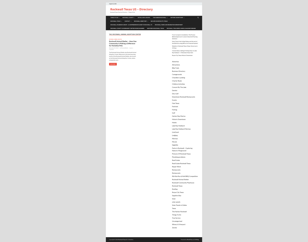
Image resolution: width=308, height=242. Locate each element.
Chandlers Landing (178, 78)
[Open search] (198, 17)
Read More (112, 64)
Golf (173, 113)
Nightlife (175, 145)
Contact (127, 21)
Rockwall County (128, 17)
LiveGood (175, 132)
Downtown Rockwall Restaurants (183, 97)
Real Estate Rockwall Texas (181, 163)
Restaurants (176, 170)
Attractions (176, 65)
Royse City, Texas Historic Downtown (182, 55)
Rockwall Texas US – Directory (131, 9)
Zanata (174, 228)
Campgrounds (177, 74)
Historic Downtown (176, 17)
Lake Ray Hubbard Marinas (181, 129)
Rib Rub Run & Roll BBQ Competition (185, 176)
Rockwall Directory (140, 21)
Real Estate (176, 160)
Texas (174, 208)
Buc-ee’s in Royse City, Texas (159, 21)
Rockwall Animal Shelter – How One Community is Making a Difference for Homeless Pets (122, 43)
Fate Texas (175, 103)
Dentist (174, 90)
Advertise (175, 61)
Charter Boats (177, 81)
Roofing (174, 189)
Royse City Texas (178, 192)
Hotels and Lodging (144, 17)
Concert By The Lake (179, 87)
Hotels (174, 122)
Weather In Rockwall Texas (155, 28)
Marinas (175, 138)
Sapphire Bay (176, 195)
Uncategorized (177, 221)
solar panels (176, 202)
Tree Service (176, 218)
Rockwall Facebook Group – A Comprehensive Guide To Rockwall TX (131, 24)
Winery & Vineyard (178, 224)
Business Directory (178, 71)
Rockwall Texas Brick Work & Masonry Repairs (181, 28)
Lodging (175, 135)
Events (174, 100)
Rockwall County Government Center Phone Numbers (127, 28)
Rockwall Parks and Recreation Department (169, 24)
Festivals (175, 106)
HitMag (197, 239)
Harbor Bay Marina (178, 116)
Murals (174, 142)
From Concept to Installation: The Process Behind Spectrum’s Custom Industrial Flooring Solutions (184, 36)
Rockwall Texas (115, 21)
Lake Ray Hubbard (178, 126)
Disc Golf (175, 94)
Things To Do (114, 17)
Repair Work (176, 167)
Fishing (174, 110)
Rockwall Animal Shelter (115, 39)
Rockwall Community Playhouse (183, 183)
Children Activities (178, 84)
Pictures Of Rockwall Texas (181, 154)
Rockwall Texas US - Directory (125, 239)
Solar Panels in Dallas (179, 205)
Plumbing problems (178, 157)
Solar (174, 199)
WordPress (190, 239)
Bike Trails (175, 68)
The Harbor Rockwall (159, 17)
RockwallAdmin (124, 48)
